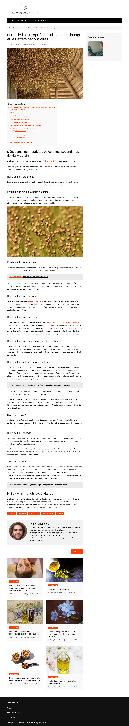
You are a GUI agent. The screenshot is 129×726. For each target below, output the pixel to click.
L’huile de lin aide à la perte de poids (24, 113)
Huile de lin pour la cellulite (21, 122)
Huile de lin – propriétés (19, 109)
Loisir (31, 20)
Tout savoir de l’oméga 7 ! (60, 589)
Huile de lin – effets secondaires (21, 142)
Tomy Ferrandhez (14, 44)
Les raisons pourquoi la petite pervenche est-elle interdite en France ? (61, 634)
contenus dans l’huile (35, 301)
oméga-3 (50, 161)
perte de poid (48, 513)
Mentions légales (13, 712)
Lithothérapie (21, 20)
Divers (43, 20)
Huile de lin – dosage (19, 135)
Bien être (11, 20)
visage (60, 513)
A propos (10, 708)
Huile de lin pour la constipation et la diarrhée (27, 125)
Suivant (75, 551)
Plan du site (11, 717)
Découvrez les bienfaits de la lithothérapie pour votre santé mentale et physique (22, 587)
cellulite (12, 513)
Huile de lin (35, 513)
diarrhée (23, 513)
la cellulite (74, 328)
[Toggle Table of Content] (53, 104)
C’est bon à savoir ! (20, 131)
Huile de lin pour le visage (21, 119)
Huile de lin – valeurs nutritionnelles (24, 129)
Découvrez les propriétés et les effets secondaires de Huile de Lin (32, 107)
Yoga (37, 20)
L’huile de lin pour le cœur (21, 116)
